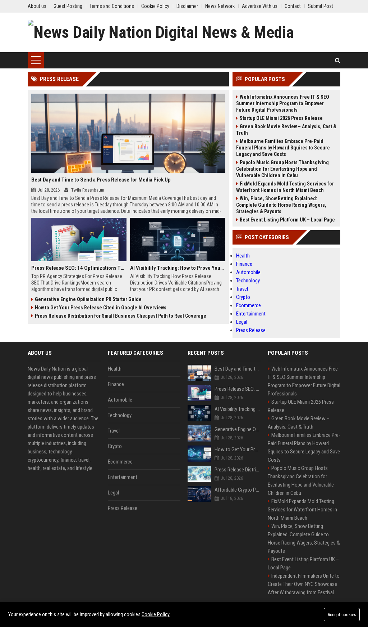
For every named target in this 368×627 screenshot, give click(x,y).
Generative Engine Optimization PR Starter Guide (88, 299)
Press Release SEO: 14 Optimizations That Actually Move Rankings (78, 268)
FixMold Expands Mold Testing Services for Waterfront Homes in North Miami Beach (285, 187)
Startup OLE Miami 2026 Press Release (281, 118)
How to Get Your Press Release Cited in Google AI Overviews (100, 307)
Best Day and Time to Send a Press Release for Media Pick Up (101, 179)
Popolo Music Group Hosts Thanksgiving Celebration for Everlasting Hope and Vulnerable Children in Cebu (282, 169)
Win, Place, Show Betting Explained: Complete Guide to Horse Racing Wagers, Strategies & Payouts (281, 205)
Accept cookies (341, 614)
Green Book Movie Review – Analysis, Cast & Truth (286, 130)
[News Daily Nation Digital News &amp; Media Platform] (184, 32)
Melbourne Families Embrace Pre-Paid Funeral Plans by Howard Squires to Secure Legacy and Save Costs (283, 147)
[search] (337, 60)
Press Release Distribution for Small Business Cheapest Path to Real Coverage (120, 316)
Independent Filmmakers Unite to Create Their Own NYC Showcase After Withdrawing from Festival (304, 584)
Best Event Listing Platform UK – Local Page (287, 220)
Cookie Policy (156, 614)
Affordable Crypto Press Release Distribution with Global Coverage (238, 490)
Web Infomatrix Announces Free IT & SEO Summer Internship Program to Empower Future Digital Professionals (282, 103)
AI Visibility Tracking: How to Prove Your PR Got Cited (177, 268)
